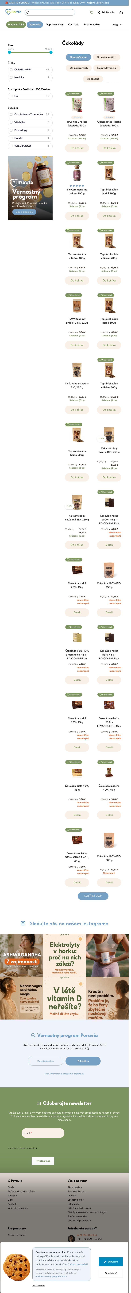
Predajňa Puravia (76, 1191)
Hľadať (80, 12)
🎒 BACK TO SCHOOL (17, 2)
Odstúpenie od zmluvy (79, 1208)
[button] (93, 67)
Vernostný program (18, 1208)
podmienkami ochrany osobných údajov (57, 1148)
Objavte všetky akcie (98, 2)
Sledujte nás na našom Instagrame (69, 923)
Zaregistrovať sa (45, 1061)
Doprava (72, 1195)
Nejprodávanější (106, 68)
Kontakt (12, 1204)
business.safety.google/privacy (51, 1276)
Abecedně (93, 79)
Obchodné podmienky (79, 1220)
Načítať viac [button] (93, 896)
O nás (11, 1187)
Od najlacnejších (106, 57)
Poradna (12, 1195)
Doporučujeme (78, 57)
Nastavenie (38, 1285)
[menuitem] (16, 24)
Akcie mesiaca (75, 1187)
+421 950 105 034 (87, 1235)
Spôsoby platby (76, 1199)
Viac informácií (79, 1264)
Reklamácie (74, 1204)
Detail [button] (109, 545)
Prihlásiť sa (83, 1061)
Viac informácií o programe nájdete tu (64, 1073)
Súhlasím (113, 1261)
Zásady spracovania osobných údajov (87, 1212)
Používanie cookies (77, 1216)
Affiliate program (16, 1235)
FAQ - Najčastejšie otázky (21, 1191)
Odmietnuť (110, 1273)
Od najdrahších (79, 68)
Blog (10, 1199)
